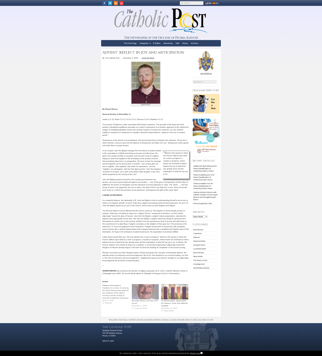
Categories (143, 43)
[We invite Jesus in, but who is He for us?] (145, 291)
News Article (198, 256)
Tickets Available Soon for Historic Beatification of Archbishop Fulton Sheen (203, 185)
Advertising (168, 43)
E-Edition (156, 43)
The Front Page (130, 43)
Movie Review (198, 252)
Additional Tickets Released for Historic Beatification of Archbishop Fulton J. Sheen (205, 168)
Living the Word (148, 58)
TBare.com (195, 353)
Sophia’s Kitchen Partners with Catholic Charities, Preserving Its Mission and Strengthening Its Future (205, 196)
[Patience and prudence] (117, 294)
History (185, 43)
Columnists (197, 233)
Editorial (196, 237)
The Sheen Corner (200, 260)
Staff (177, 43)
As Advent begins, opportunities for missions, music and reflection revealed (174, 303)
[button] (150, 43)
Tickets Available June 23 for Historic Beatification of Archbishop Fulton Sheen (204, 177)
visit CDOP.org (206, 74)
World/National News (201, 268)
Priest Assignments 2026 (202, 203)
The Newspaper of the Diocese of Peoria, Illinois (161, 38)
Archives (194, 43)
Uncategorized (199, 264)
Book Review (198, 230)
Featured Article (199, 241)
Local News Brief (199, 249)
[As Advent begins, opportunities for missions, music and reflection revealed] (174, 291)
